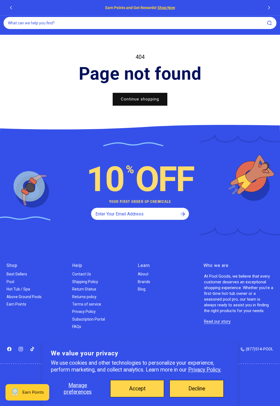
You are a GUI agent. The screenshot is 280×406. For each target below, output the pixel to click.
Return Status (84, 289)
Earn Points (16, 304)
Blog (141, 289)
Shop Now (166, 7)
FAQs (76, 326)
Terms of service (86, 304)
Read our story (217, 321)
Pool (10, 282)
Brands (144, 282)
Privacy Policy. (204, 370)
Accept (137, 388)
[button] (270, 24)
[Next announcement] (269, 7)
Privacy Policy (84, 311)
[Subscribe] (183, 214)
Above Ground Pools (24, 297)
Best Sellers (17, 274)
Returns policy (84, 297)
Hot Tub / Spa (18, 289)
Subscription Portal (88, 319)
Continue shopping (140, 99)
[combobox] (140, 23)
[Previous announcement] (11, 7)
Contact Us (81, 274)
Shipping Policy (85, 282)
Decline (196, 388)
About (143, 274)
